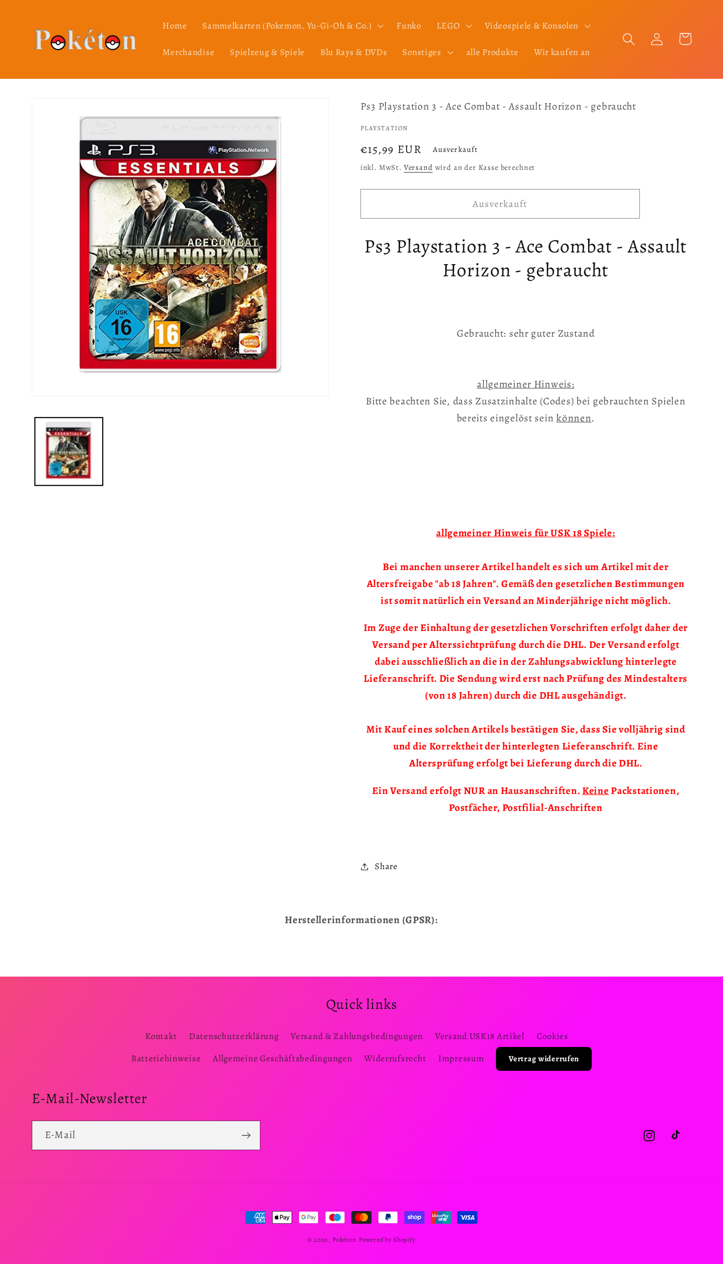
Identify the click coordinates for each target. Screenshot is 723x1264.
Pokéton (344, 1239)
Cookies (552, 1036)
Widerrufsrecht (395, 1058)
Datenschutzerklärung (233, 1036)
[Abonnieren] (246, 1135)
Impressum (461, 1058)
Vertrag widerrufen (544, 1058)
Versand (418, 167)
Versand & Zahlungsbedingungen (357, 1036)
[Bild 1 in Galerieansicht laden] (69, 451)
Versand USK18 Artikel (480, 1036)
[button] (292, 26)
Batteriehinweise (166, 1058)
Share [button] (386, 866)
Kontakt (161, 1036)
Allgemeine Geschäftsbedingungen (282, 1058)
